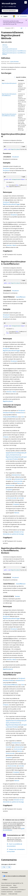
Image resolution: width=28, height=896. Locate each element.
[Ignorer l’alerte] (25, 2)
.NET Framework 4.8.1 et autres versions (12, 255)
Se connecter (23, 16)
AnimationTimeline (8, 412)
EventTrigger (16, 204)
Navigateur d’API (9, 28)
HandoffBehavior (21, 297)
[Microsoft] (14, 16)
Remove (19, 483)
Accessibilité (17, 891)
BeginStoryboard (8, 204)
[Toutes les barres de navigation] (2, 28)
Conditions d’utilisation (7, 891)
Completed (9, 489)
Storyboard (15, 157)
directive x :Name (11, 245)
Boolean (17, 596)
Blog (14, 885)
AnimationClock (19, 412)
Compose (5, 417)
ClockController (18, 481)
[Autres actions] (25, 28)
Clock (22, 417)
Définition (4, 45)
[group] (15, 149)
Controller (9, 479)
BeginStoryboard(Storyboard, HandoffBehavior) (14, 51)
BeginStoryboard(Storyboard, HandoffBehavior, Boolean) (14, 53)
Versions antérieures (6, 885)
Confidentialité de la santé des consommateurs (13, 889)
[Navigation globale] (1, 16)
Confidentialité (13, 887)
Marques (3, 894)
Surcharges (5, 47)
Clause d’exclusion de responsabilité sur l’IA (12, 883)
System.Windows (14, 61)
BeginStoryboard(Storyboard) (9, 49)
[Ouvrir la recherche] (18, 16)
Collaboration (4, 887)
